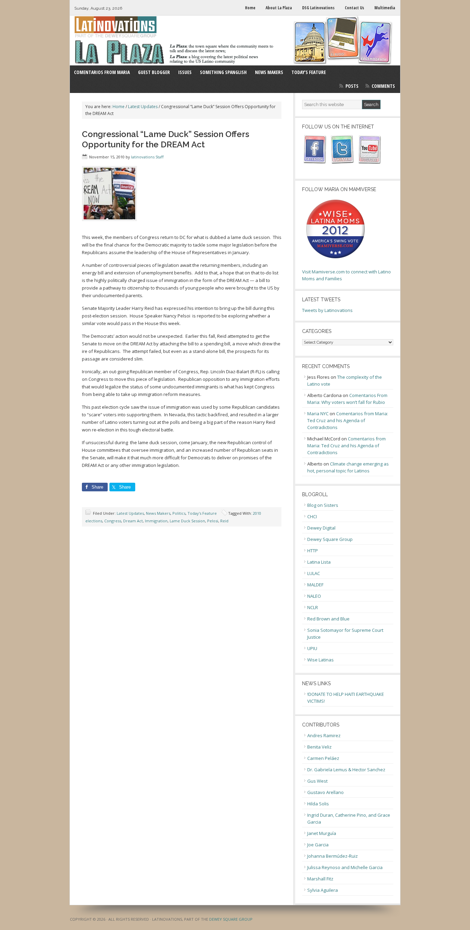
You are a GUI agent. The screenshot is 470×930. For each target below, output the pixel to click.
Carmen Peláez (323, 758)
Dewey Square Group (330, 539)
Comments (383, 86)
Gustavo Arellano (325, 792)
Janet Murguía (321, 833)
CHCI (312, 516)
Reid (224, 520)
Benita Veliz (319, 747)
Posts (352, 86)
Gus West (317, 781)
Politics (178, 513)
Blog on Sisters (322, 505)
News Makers (158, 513)
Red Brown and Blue (328, 619)
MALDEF (315, 585)
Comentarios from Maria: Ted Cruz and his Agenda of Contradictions (347, 420)
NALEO (314, 596)
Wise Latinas (320, 660)
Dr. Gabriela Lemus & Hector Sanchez (346, 769)
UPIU (312, 648)
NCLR (312, 607)
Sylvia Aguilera (322, 890)
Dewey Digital (321, 528)
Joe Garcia (318, 845)
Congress (112, 520)
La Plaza (235, 40)
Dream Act (133, 520)
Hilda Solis (318, 804)
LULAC (313, 573)
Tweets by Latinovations (327, 310)
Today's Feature (202, 513)
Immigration (156, 520)
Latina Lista (319, 562)
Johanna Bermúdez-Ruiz (332, 856)
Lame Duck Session (187, 520)
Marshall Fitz (320, 879)
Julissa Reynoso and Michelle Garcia (345, 867)
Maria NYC (318, 413)
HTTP (312, 550)
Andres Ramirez (324, 735)
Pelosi (212, 520)
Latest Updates (130, 513)
